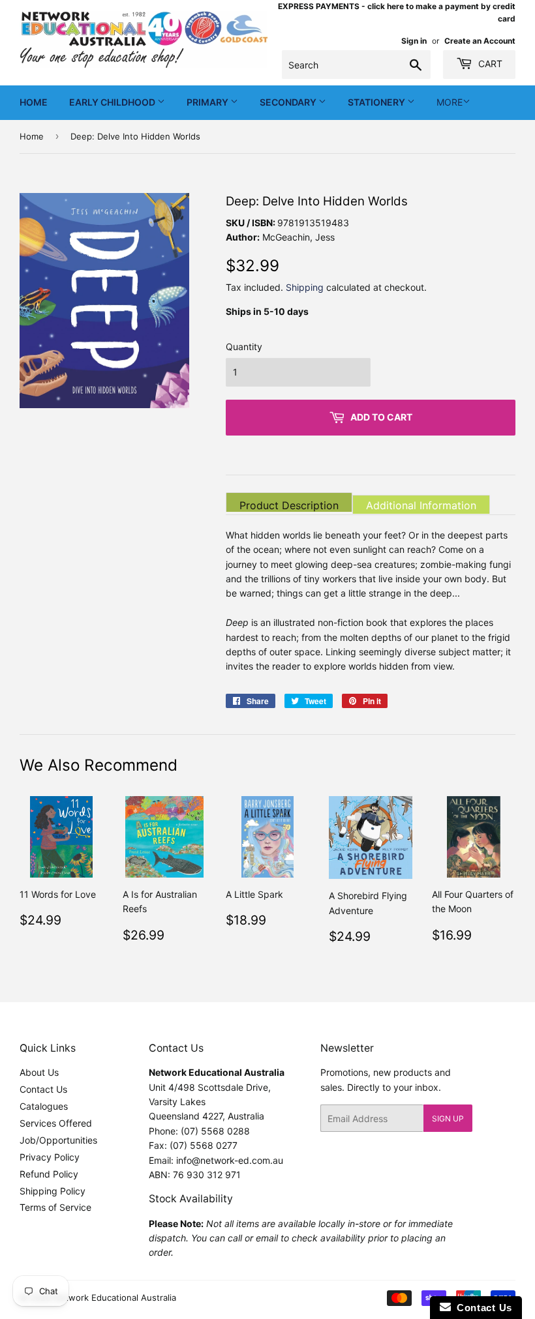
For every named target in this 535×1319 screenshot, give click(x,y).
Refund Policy (49, 1173)
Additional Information (421, 505)
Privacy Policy (50, 1157)
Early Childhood (113, 102)
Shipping (305, 287)
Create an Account (479, 41)
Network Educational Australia (115, 1297)
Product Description (289, 505)
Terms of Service (55, 1207)
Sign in (414, 41)
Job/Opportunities (58, 1140)
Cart (489, 63)
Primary (208, 102)
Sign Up (448, 1118)
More (449, 102)
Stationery (377, 102)
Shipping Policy (52, 1190)
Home (34, 102)
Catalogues (44, 1106)
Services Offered (56, 1123)
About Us (39, 1072)
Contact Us (43, 1089)
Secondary (289, 102)
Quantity (244, 346)
